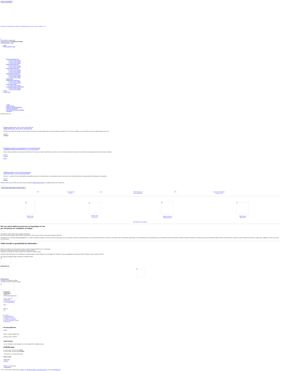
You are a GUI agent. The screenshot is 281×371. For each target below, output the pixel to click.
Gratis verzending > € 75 (40, 26)
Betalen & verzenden (10, 317)
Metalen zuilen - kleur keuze (13, 80)
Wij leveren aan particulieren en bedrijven (10, 26)
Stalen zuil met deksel (11, 84)
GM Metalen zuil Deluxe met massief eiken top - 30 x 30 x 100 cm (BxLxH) (21, 149)
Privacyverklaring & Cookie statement (15, 110)
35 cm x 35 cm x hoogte (15, 63)
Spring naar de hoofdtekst (6, 1)
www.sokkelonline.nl (9, 302)
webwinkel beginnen (41, 369)
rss (25, 369)
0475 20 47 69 (31, 250)
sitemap (22, 369)
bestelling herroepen (31, 369)
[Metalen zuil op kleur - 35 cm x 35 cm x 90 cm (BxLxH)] (142, 166)
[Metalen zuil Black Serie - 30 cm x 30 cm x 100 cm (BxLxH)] (142, 121)
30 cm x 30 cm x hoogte (15, 61)
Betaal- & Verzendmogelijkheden (14, 107)
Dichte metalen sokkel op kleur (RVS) (15, 86)
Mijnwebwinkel (56, 369)
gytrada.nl (6, 361)
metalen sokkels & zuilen (38, 182)
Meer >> (6, 304)
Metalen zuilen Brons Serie (30, 217)
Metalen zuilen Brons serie (12, 64)
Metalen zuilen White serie (12, 68)
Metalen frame (9, 79)
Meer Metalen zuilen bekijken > (140, 222)
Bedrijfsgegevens (10, 106)
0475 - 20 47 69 (8, 298)
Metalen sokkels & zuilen (9, 46)
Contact (8, 104)
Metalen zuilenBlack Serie (242, 217)
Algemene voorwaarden (12, 108)
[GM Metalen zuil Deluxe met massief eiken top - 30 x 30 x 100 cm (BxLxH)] (142, 142)
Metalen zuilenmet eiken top (94, 216)
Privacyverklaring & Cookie (11, 320)
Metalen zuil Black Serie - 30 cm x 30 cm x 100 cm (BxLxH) (18, 128)
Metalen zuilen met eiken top (13, 73)
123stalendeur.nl (7, 367)
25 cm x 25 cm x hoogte (15, 60)
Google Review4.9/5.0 (70, 192)
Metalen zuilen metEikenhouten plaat (167, 217)
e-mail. (19, 281)
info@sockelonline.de (10, 301)
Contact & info (7, 92)
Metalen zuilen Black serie (12, 59)
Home (5, 45)
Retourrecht (9, 111)
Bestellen (6, 135)
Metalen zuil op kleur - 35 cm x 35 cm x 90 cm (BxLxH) (17, 173)
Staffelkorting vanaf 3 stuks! (27, 26)
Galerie (5, 90)
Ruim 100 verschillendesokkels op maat (219, 192)
